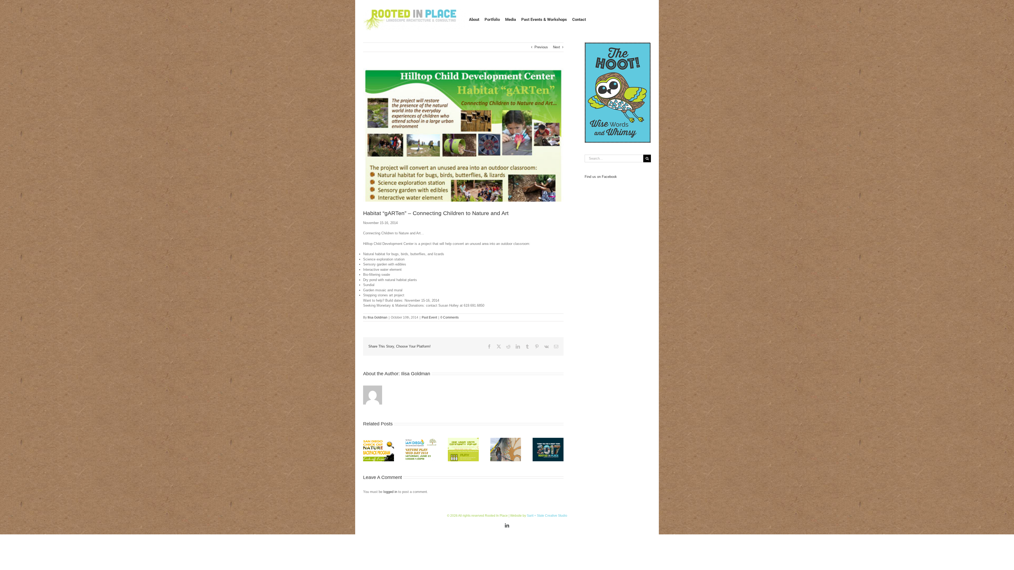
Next (556, 47)
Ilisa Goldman (377, 317)
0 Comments (449, 317)
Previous (541, 47)
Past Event (429, 317)
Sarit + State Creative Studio (547, 515)
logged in (390, 492)
